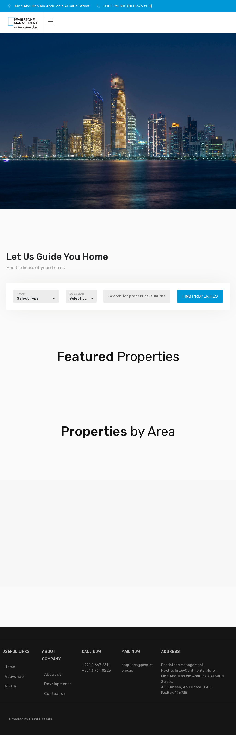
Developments (57, 684)
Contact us (54, 693)
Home (10, 667)
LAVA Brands (40, 719)
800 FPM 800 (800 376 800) (127, 6)
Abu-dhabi (15, 676)
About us (52, 674)
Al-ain (10, 686)
